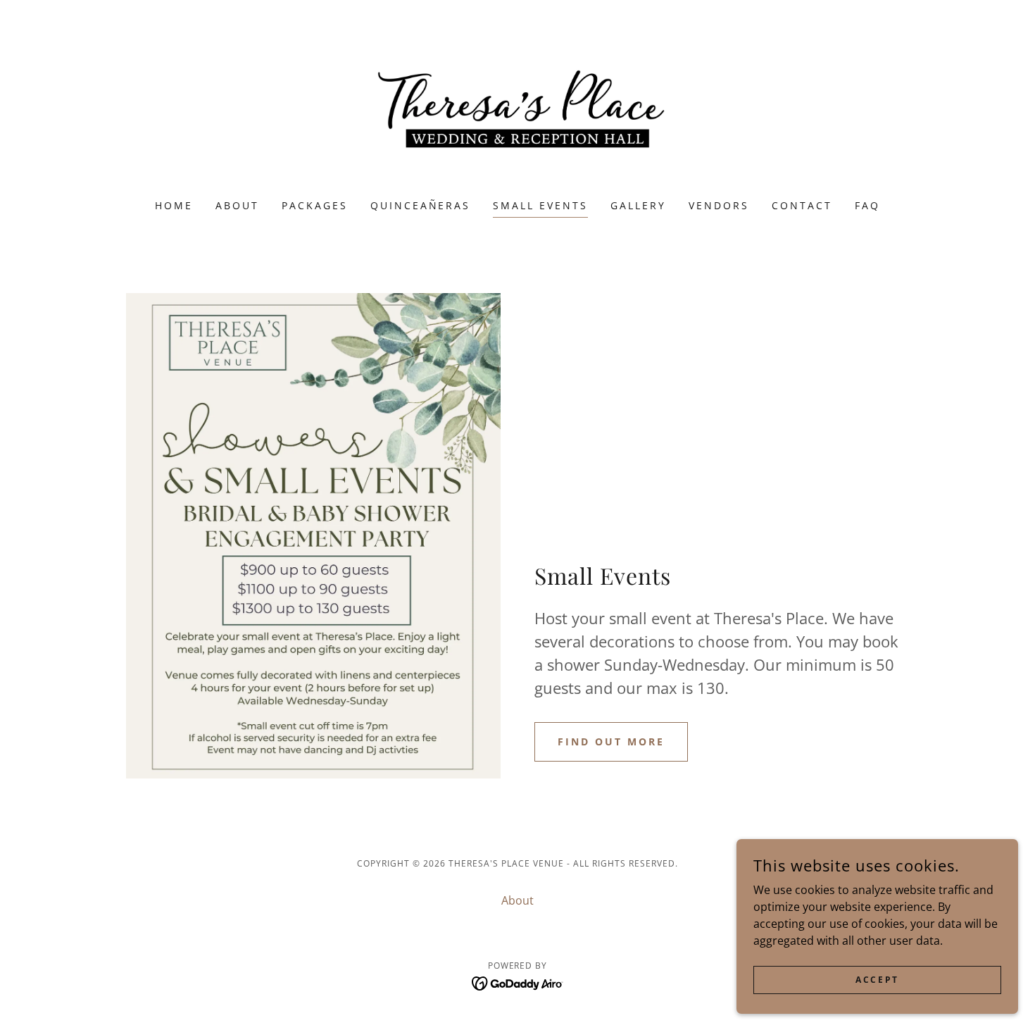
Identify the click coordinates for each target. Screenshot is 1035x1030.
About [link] (237, 205)
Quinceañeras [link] (420, 205)
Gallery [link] (638, 205)
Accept (876, 980)
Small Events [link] (540, 205)
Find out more (611, 741)
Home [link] (174, 205)
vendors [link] (719, 205)
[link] (518, 108)
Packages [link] (315, 205)
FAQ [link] (867, 205)
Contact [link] (802, 205)
